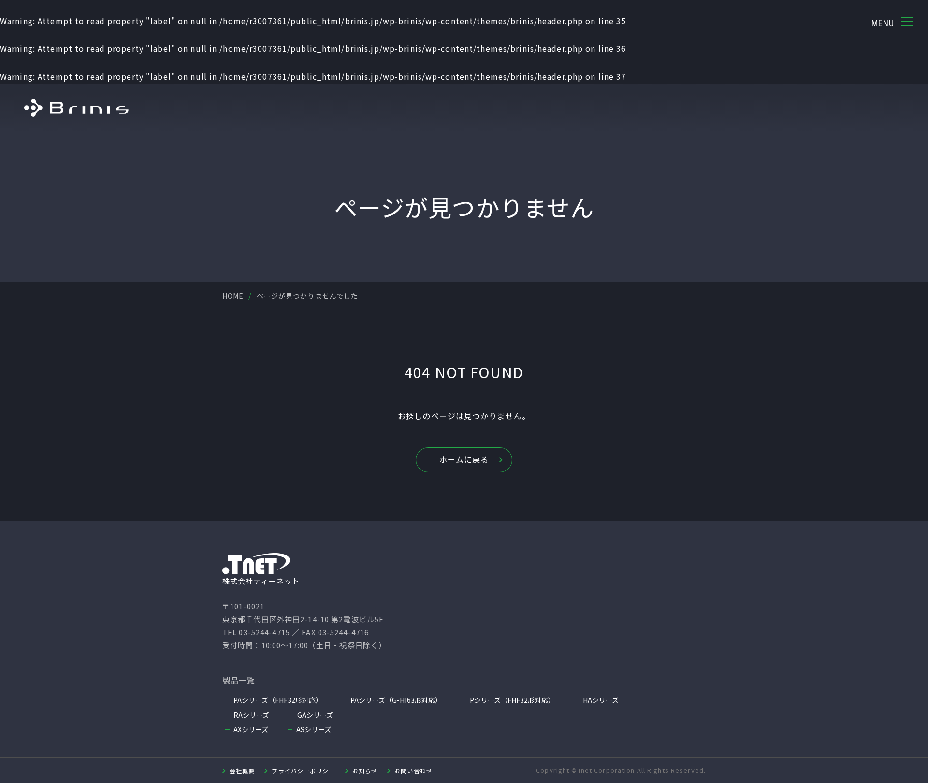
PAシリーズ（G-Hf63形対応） (396, 700)
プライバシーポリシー (303, 771)
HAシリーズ (601, 700)
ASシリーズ (313, 729)
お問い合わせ (413, 771)
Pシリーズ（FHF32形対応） (512, 700)
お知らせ (364, 771)
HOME (233, 295)
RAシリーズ (251, 715)
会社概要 (242, 771)
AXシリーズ (250, 729)
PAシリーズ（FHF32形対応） (277, 700)
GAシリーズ (315, 715)
